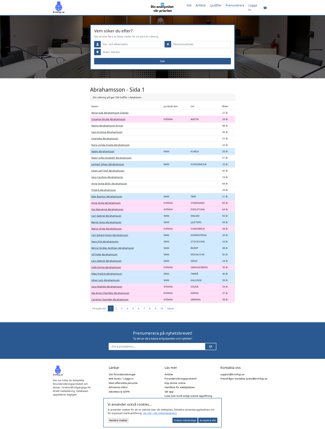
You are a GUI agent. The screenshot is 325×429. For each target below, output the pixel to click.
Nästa (170, 308)
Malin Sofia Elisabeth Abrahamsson (111, 157)
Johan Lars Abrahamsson (105, 280)
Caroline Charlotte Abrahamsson (109, 299)
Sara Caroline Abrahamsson (107, 177)
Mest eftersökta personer (123, 383)
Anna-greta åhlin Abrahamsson (109, 183)
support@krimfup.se (232, 374)
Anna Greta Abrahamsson (106, 203)
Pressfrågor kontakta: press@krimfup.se (243, 378)
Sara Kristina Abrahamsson (106, 132)
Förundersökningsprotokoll (181, 378)
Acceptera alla (208, 420)
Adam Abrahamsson (102, 151)
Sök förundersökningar (122, 374)
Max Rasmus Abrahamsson (106, 196)
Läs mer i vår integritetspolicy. (160, 413)
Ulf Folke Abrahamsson (104, 254)
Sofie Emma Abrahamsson (106, 267)
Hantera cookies (118, 420)
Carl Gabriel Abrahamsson (106, 215)
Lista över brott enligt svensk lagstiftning (188, 395)
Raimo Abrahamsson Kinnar (107, 125)
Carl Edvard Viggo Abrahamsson (109, 235)
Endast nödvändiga (185, 420)
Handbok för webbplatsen (180, 387)
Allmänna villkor (118, 387)
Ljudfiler (216, 5)
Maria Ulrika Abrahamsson (106, 228)
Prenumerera (235, 5)
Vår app (169, 391)
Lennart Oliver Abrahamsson (107, 164)
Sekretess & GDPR (119, 391)
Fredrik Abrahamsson (103, 190)
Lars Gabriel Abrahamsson (106, 260)
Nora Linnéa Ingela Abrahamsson (110, 145)
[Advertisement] (69, 137)
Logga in (252, 7)
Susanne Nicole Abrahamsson (108, 119)
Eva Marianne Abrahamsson (107, 209)
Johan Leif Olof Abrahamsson (107, 170)
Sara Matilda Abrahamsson (106, 286)
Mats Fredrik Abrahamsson (106, 273)
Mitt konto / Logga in (121, 378)
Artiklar (201, 5)
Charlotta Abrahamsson (104, 138)
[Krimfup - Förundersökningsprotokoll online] (98, 7)
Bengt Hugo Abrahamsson (106, 222)
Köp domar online (175, 383)
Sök (189, 5)
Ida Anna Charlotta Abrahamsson (110, 293)
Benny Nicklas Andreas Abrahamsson (112, 248)
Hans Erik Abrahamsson (104, 241)
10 (161, 308)
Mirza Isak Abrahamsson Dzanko (109, 112)
